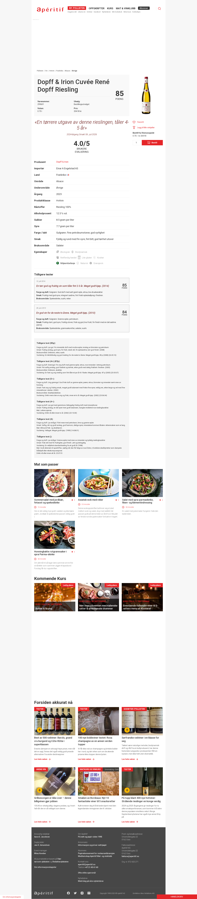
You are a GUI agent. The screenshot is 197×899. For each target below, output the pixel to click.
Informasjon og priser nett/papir (92, 845)
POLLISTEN (79, 8)
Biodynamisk (81, 252)
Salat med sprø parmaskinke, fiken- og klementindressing (137, 501)
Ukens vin (82, 12)
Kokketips (136, 12)
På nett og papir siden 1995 (90, 837)
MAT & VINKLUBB (125, 8)
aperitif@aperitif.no (86, 864)
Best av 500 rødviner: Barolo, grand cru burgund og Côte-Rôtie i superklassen (53, 741)
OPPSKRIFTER (96, 8)
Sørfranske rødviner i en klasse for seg (140, 739)
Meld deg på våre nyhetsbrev (90, 881)
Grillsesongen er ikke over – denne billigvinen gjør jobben (52, 799)
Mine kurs (127, 12)
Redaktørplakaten (60, 862)
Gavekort (97, 12)
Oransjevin (98, 263)
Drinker (89, 12)
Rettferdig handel (68, 257)
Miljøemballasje (67, 263)
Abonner (144, 8)
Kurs (110, 8)
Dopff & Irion (62, 162)
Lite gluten (87, 257)
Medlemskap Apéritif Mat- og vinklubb (95, 856)
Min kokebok (117, 12)
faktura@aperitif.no (130, 856)
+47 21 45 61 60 (91, 867)
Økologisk (65, 252)
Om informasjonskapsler (45, 867)
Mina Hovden (40, 853)
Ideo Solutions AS (147, 893)
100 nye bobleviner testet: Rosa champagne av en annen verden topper (95, 741)
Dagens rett (72, 12)
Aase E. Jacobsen (42, 837)
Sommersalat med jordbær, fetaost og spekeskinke (49, 501)
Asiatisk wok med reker (90, 499)
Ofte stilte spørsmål (87, 873)
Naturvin (84, 263)
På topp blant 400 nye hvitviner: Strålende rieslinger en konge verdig (141, 799)
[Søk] (159, 8)
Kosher (100, 257)
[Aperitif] (50, 10)
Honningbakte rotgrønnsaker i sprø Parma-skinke (50, 553)
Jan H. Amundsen (42, 845)
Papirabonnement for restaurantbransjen (96, 853)
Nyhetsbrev (106, 12)
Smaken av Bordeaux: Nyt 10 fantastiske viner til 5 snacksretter (96, 799)
